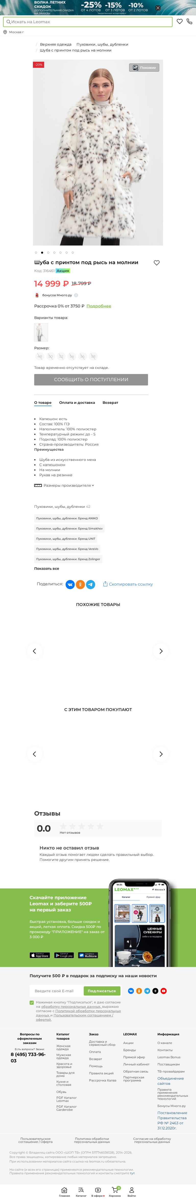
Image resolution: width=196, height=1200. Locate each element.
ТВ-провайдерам (171, 1071)
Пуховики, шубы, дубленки (62, 506)
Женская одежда (63, 1047)
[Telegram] (90, 584)
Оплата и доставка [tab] (77, 402)
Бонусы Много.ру (171, 1105)
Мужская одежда (63, 1056)
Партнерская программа (133, 1079)
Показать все (46, 568)
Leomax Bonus (168, 1057)
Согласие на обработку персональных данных (152, 1140)
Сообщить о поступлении (91, 379)
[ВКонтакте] (70, 584)
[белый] (41, 332)
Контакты (165, 1050)
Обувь (61, 1091)
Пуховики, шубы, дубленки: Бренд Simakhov (69, 528)
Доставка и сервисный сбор (102, 1043)
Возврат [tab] (110, 402)
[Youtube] (164, 991)
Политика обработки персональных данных (92, 1140)
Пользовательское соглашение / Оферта (35, 1140)
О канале (164, 1042)
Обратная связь (135, 1071)
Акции (128, 1042)
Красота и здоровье (64, 1065)
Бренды (129, 1050)
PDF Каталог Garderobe (66, 1108)
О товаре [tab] (43, 402)
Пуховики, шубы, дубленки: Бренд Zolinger (68, 559)
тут (132, 1173)
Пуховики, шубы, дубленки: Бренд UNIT (65, 538)
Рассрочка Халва (102, 1080)
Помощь (96, 1066)
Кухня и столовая (63, 1083)
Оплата (95, 1051)
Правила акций (101, 1073)
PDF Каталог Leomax (66, 1099)
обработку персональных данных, (71, 1006)
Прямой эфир (134, 1057)
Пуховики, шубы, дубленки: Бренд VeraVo (67, 549)
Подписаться (102, 991)
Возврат (95, 1059)
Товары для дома (65, 1074)
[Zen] (155, 991)
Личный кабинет (136, 1064)
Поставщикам (168, 1064)
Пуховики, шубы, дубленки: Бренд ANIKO (67, 518)
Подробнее (99, 306)
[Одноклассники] (80, 584)
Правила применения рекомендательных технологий (172, 1094)
